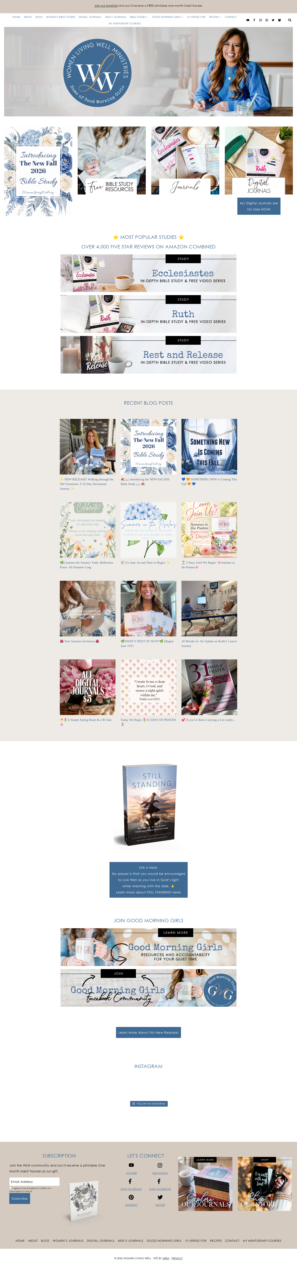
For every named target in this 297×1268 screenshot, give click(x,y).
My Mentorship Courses (124, 23)
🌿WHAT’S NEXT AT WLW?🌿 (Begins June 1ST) (147, 643)
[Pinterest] (267, 20)
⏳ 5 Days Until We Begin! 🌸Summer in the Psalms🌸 (208, 565)
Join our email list (106, 5)
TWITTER (160, 1205)
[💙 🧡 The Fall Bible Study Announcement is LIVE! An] (239, 1088)
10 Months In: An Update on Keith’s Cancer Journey (209, 643)
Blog (39, 16)
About (28, 16)
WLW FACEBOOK (131, 1189)
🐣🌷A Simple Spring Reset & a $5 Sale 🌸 (86, 722)
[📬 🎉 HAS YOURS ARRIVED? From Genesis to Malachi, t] (21, 1088)
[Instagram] (260, 20)
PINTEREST (131, 1205)
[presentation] (88, 447)
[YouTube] (248, 20)
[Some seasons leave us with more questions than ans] (203, 1088)
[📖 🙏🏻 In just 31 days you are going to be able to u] (94, 1088)
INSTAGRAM (160, 1173)
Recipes (216, 1240)
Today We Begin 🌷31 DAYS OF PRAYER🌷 (148, 722)
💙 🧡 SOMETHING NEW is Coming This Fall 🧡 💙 (209, 482)
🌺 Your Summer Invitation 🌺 (79, 641)
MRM (166, 1258)
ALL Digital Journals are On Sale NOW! (259, 206)
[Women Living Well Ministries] (148, 71)
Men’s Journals (115, 16)
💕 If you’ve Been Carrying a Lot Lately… (209, 720)
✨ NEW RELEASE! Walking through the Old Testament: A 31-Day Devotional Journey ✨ (86, 484)
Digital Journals (90, 16)
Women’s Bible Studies (60, 16)
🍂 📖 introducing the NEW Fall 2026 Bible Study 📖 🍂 (145, 482)
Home (16, 16)
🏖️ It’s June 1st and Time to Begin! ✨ (145, 562)
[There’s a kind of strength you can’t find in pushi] (57, 1088)
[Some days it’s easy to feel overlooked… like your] (130, 1088)
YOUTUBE (131, 1173)
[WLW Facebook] (254, 20)
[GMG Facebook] (279, 20)
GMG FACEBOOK (160, 1189)
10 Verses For (196, 16)
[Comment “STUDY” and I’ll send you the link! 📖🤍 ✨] (166, 1088)
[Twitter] (273, 20)
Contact (231, 16)
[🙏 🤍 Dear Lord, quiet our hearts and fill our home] (275, 1088)
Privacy (177, 1258)
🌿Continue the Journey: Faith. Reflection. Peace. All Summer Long (87, 565)
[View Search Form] (290, 20)
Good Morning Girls (164, 1240)
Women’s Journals (68, 1240)
